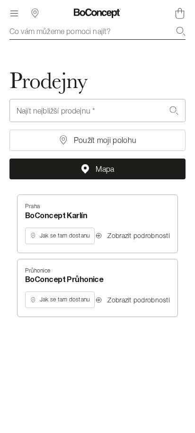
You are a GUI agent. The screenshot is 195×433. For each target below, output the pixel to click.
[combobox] (97, 31)
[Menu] (14, 13)
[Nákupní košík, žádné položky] (179, 13)
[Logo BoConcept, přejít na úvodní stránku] (97, 13)
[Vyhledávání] (180, 31)
